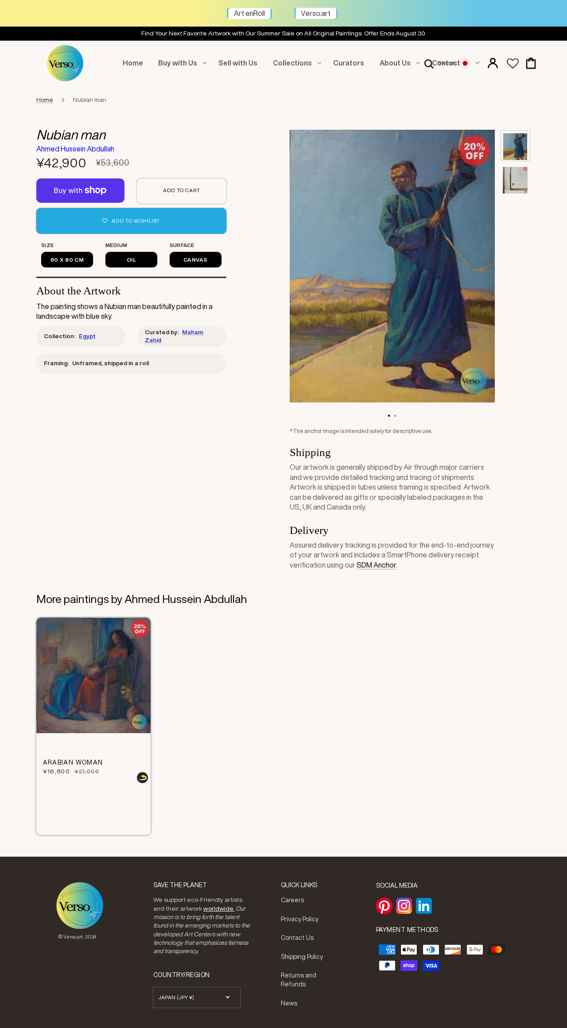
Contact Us (297, 938)
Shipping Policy (302, 957)
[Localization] (470, 63)
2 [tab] (395, 415)
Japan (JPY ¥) (176, 997)
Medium (116, 245)
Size (47, 245)
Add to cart (181, 190)
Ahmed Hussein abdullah (75, 148)
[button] (440, 63)
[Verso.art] (337, 9)
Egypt (87, 336)
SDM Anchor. (377, 564)
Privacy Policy (299, 919)
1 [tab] (389, 415)
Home (44, 100)
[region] (283, 34)
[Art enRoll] (271, 9)
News (289, 1003)
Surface (182, 245)
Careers (292, 900)
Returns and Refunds (298, 979)
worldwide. (218, 908)
